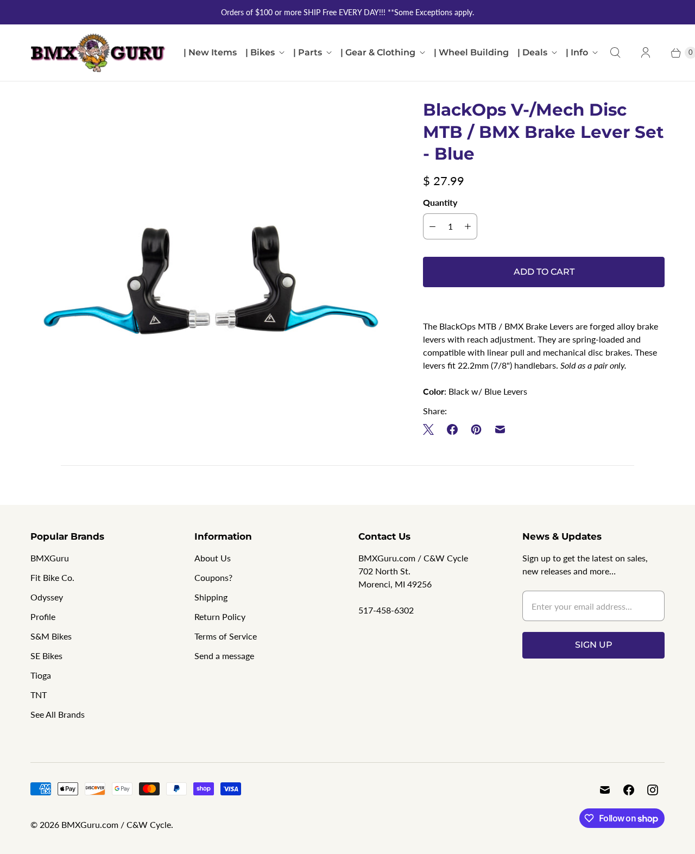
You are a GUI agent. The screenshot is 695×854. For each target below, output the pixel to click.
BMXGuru (49, 558)
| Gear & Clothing (377, 52)
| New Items (210, 52)
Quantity (440, 202)
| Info (577, 52)
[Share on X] (431, 429)
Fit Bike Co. (52, 577)
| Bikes (260, 52)
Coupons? (213, 577)
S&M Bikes (51, 636)
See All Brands (57, 714)
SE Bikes (46, 655)
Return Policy (219, 616)
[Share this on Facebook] (452, 429)
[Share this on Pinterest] (476, 429)
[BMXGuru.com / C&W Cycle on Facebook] (629, 790)
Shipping (211, 597)
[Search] (615, 53)
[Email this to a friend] (500, 429)
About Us (212, 558)
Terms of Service (225, 636)
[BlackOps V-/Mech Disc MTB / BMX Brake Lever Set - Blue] (211, 280)
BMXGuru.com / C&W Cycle (116, 824)
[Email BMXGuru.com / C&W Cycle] (605, 790)
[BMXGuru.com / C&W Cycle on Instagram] (653, 790)
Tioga (40, 675)
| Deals (532, 52)
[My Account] (645, 53)
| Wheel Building (471, 52)
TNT (38, 694)
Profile (42, 616)
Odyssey (46, 597)
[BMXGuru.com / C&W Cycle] (98, 52)
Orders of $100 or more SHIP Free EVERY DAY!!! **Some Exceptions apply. (347, 12)
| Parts (307, 52)
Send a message (224, 655)
